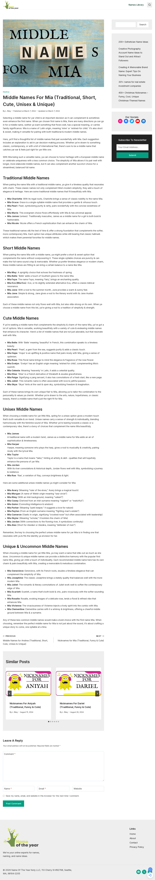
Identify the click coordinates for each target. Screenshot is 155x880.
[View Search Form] (149, 4)
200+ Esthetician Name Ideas (133, 42)
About (133, 838)
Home (133, 834)
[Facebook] (138, 872)
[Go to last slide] (10, 693)
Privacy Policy (137, 847)
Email (42, 788)
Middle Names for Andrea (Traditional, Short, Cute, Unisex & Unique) (25, 640)
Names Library (136, 5)
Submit (132, 155)
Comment (10, 754)
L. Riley (8, 111)
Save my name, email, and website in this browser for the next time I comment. (42, 796)
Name (8, 788)
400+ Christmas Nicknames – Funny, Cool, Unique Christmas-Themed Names (133, 96)
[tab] (48, 721)
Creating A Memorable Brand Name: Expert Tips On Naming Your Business (133, 71)
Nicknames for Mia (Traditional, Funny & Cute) (81, 638)
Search (142, 24)
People (6, 92)
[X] (144, 872)
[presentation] (28, 683)
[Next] (97, 693)
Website (78, 788)
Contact (134, 842)
